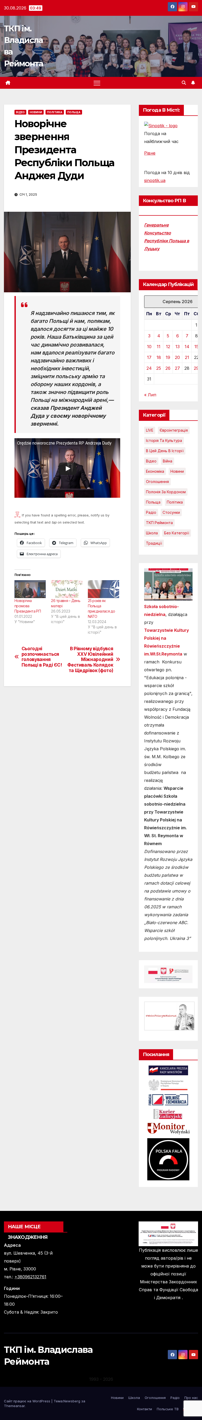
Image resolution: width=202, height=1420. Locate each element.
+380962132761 (30, 1276)
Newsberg (71, 1401)
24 (149, 368)
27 (177, 368)
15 (196, 346)
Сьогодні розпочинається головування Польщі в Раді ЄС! (42, 657)
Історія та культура (164, 440)
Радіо (151, 512)
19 (168, 357)
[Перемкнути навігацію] (96, 83)
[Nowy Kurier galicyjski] (168, 1113)
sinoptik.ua (154, 180)
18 (158, 357)
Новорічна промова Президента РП (27, 605)
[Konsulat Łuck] (168, 1084)
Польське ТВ (168, 1409)
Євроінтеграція (174, 430)
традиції (154, 543)
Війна (167, 461)
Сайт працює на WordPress (27, 1401)
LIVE (149, 430)
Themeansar (14, 1406)
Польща (73, 112)
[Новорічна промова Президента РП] (30, 589)
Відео (20, 112)
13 (177, 346)
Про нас (191, 1398)
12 (168, 346)
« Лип (150, 394)
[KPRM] (168, 1070)
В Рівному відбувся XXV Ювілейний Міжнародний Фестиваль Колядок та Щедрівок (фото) (90, 659)
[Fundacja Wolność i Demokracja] (168, 1099)
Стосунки (171, 512)
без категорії (176, 533)
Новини (36, 112)
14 (187, 346)
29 (196, 368)
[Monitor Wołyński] (168, 1128)
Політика (54, 112)
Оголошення (157, 481)
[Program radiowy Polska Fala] (168, 1159)
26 (167, 368)
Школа (152, 533)
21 (187, 357)
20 (177, 357)
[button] (184, 82)
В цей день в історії (165, 450)
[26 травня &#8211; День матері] (66, 589)
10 (149, 346)
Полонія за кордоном (166, 492)
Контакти (144, 1409)
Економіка (155, 471)
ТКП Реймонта (159, 522)
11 (158, 346)
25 (158, 368)
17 (149, 357)
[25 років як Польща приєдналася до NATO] (103, 589)
